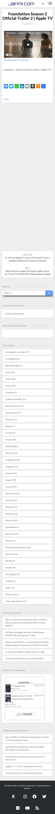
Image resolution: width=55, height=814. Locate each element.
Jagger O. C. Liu (12, 766)
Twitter (8, 581)
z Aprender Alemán (14, 601)
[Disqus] (27, 146)
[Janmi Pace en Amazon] (13, 795)
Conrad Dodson (12, 773)
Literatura (9, 500)
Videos (6, 99)
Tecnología (10, 574)
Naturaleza (10, 527)
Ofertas (9, 540)
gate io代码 (10, 737)
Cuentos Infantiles (13, 399)
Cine (7, 372)
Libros (8, 486)
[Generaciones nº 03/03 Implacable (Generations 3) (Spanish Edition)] (8, 699)
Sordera (9, 567)
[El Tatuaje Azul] (8, 689)
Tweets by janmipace (14, 313)
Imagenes (9, 460)
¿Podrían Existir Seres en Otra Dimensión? (24, 658)
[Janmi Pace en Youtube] (27, 806)
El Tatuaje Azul (18, 686)
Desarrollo (10, 412)
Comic (8, 385)
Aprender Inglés (12, 365)
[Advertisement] (29, 78)
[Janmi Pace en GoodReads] (17, 806)
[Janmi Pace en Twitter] (44, 795)
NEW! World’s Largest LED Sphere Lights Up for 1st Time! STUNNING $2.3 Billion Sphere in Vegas (27, 271)
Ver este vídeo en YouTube (16, 60)
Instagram (10, 466)
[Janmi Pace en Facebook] (34, 795)
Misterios (9, 507)
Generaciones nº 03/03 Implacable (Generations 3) (22, 699)
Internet (9, 473)
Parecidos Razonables (15, 547)
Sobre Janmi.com (28, 785)
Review (8, 560)
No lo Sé (9, 534)
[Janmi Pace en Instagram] (25, 795)
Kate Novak (16, 688)
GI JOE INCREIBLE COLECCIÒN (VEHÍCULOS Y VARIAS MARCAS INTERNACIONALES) (27, 258)
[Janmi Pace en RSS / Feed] (37, 806)
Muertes (9, 513)
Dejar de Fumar (12, 406)
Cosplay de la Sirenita (32, 766)
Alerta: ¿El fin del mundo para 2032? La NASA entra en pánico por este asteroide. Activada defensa (26, 622)
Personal (9, 554)
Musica (8, 520)
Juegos (8, 480)
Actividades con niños (15, 352)
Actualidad (10, 358)
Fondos (8, 439)
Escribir (9, 433)
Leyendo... (25, 682)
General (9, 446)
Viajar (8, 587)
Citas (7, 379)
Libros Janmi (11, 493)
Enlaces (8, 426)
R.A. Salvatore (11, 704)
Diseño (8, 419)
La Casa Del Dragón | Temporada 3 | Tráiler (25, 652)
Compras (9, 392)
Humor (8, 453)
